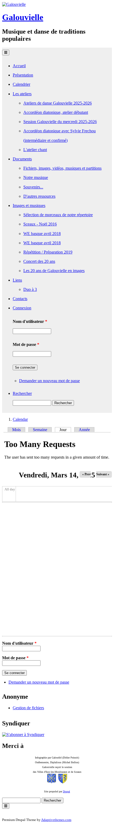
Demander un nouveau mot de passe (49, 380)
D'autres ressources (39, 196)
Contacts (20, 298)
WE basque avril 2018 (42, 233)
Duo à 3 (30, 289)
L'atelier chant (35, 149)
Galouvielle (22, 17)
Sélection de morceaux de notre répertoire (58, 215)
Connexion (22, 308)
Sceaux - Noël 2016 (40, 224)
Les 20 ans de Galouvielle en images (54, 270)
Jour (65, 429)
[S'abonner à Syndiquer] (23, 734)
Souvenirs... (33, 187)
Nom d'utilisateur (30, 321)
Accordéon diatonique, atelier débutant (55, 112)
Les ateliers (22, 94)
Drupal (66, 791)
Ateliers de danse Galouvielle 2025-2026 (57, 103)
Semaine (40, 429)
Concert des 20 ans (39, 261)
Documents (22, 159)
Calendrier (21, 84)
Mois (16, 429)
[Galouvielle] (14, 4)
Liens (17, 280)
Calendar (20, 419)
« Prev (86, 474)
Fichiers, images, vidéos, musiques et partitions (62, 168)
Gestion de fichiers (28, 708)
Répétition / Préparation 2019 (47, 252)
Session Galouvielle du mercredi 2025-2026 (60, 121)
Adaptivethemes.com (56, 820)
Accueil (19, 66)
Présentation (23, 75)
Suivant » (102, 474)
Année (84, 429)
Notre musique (35, 177)
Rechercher (22, 393)
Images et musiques (29, 205)
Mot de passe (26, 344)
